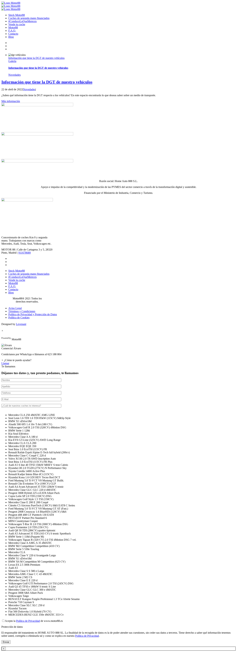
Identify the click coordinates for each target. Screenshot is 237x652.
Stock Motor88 (16, 15)
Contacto (13, 33)
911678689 (24, 252)
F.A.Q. (12, 30)
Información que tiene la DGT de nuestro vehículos (36, 58)
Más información (10, 101)
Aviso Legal (15, 308)
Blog (11, 36)
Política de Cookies (18, 317)
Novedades (14, 74)
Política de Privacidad (28, 620)
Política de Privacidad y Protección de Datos (32, 314)
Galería (12, 61)
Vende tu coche (16, 24)
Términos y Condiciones (21, 311)
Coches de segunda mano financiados (28, 18)
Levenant (21, 324)
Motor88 (13, 27)
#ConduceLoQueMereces (22, 21)
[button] (118, 347)
